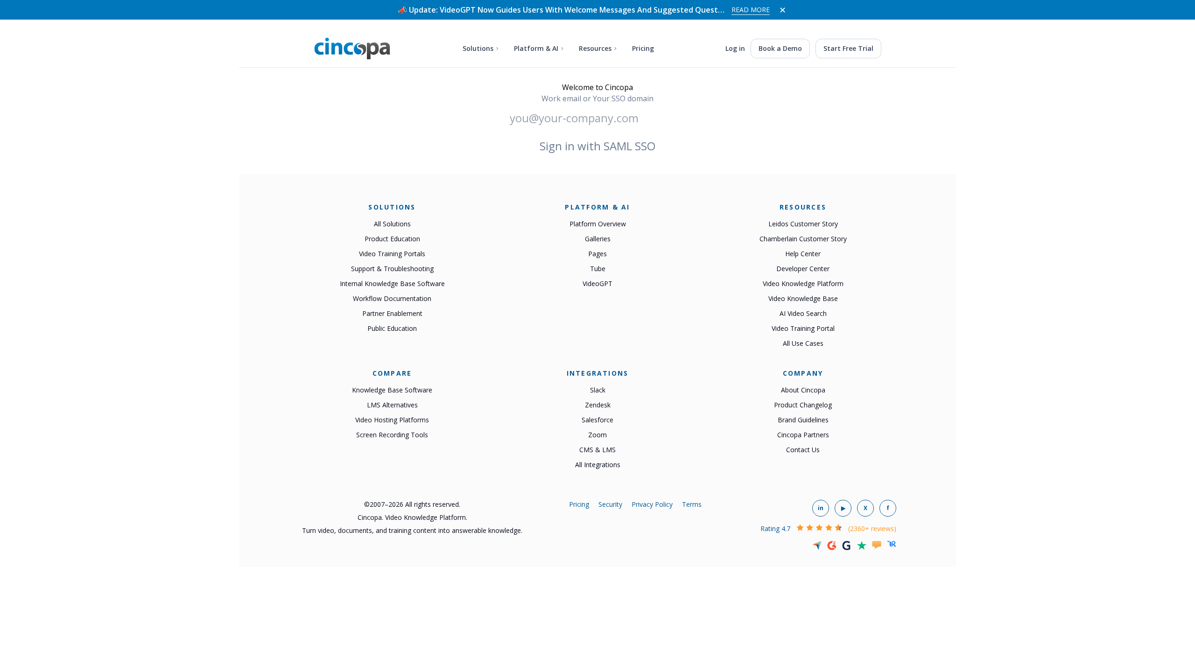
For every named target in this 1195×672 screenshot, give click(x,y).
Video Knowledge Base (803, 298)
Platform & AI (536, 48)
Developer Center (802, 268)
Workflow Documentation (392, 298)
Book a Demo (780, 48)
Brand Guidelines (803, 419)
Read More (750, 9)
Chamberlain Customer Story (803, 238)
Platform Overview (597, 223)
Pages (597, 253)
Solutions (478, 48)
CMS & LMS (597, 449)
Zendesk (598, 404)
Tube (597, 268)
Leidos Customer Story (803, 223)
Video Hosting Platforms (392, 419)
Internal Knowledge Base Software (392, 283)
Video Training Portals (392, 253)
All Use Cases (803, 343)
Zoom (597, 434)
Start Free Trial (848, 48)
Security (610, 504)
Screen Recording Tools (392, 434)
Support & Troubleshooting (392, 268)
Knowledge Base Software (392, 389)
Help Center (803, 253)
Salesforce (597, 419)
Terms (692, 504)
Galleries (598, 238)
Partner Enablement (392, 313)
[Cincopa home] (352, 48)
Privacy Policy (652, 504)
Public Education (392, 328)
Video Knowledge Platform (803, 283)
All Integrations (597, 464)
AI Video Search (803, 313)
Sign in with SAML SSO (597, 146)
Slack (597, 389)
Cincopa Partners (803, 434)
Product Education (392, 238)
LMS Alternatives (392, 404)
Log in (735, 48)
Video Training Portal (803, 328)
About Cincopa (803, 389)
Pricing (643, 48)
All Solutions (392, 223)
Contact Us (803, 449)
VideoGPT (597, 283)
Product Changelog (803, 404)
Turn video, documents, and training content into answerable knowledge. (412, 530)
